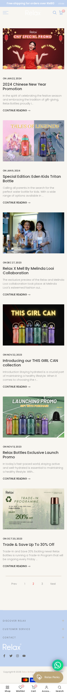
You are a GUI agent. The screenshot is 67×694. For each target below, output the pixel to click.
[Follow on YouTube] (24, 656)
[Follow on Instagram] (17, 656)
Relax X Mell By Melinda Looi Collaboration (28, 271)
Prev (14, 584)
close (61, 3)
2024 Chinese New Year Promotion (24, 86)
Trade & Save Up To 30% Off (28, 544)
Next (53, 584)
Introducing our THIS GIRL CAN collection (30, 363)
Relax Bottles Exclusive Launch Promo (30, 455)
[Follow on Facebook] (4, 656)
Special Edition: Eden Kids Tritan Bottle (32, 179)
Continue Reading (15, 110)
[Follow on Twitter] (10, 656)
